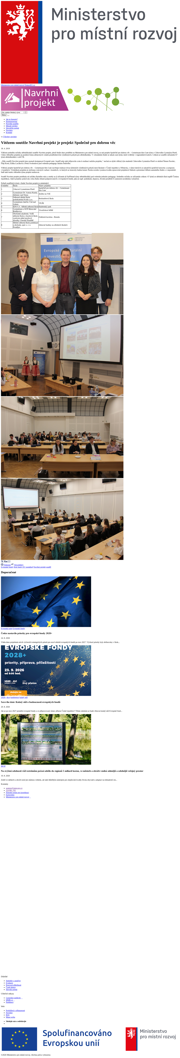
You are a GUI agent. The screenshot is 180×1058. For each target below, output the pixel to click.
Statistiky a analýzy (13, 981)
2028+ (3, 697)
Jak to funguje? (12, 119)
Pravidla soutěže (12, 124)
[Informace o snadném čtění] (90, 974)
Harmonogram (11, 121)
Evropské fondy (7, 567)
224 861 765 (11, 790)
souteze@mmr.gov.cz (14, 788)
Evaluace (9, 983)
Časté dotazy (11, 987)
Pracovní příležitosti (13, 985)
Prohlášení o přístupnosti (15, 1010)
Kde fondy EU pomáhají (23, 567)
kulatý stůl (24, 697)
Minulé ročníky (12, 126)
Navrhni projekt (39, 567)
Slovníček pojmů (12, 128)
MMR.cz (10, 1000)
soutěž (48, 567)
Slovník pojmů (11, 989)
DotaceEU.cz (30, 85)
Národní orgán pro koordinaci (17, 793)
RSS (7, 1015)
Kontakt (9, 132)
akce (8, 697)
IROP (3, 766)
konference (15, 697)
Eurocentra (10, 795)
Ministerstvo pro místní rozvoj (12, 85)
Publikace (9, 1002)
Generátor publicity (14, 998)
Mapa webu (10, 1017)
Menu (4, 115)
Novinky (9, 130)
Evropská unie (6, 628)
